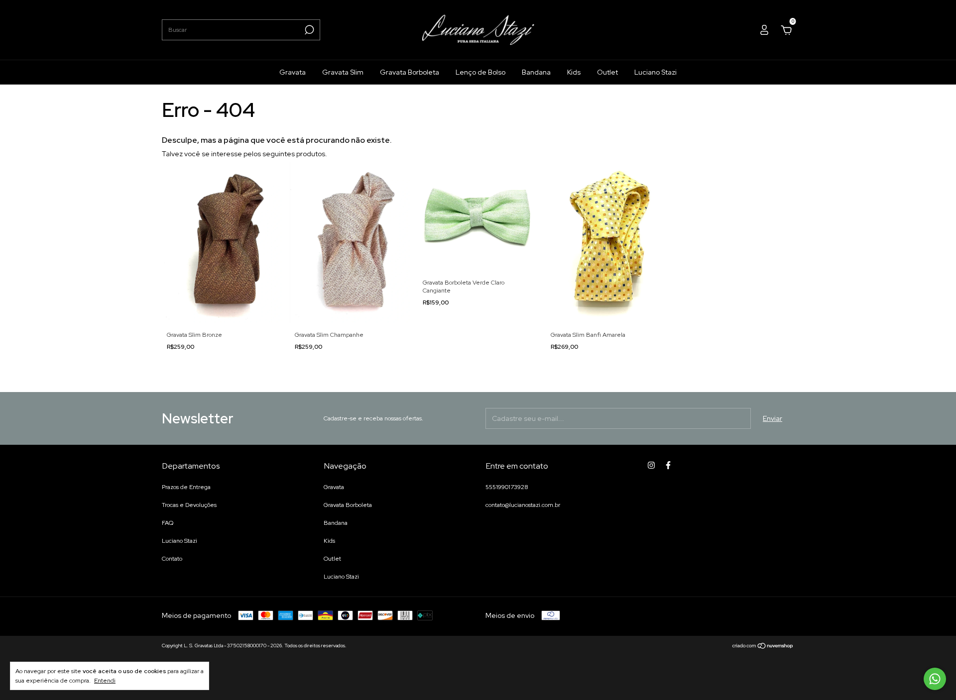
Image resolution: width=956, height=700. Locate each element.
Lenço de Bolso (480, 72)
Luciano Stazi (655, 72)
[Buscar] (308, 30)
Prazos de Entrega (186, 487)
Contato (172, 559)
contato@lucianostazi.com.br (522, 505)
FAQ (167, 523)
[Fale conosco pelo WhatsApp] (935, 679)
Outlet (607, 72)
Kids (574, 72)
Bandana (536, 72)
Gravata (292, 72)
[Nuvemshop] (763, 646)
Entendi (105, 681)
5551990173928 (506, 487)
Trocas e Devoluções (189, 505)
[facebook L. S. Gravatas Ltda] (668, 465)
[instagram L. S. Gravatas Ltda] (651, 465)
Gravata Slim (342, 72)
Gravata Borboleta (409, 72)
